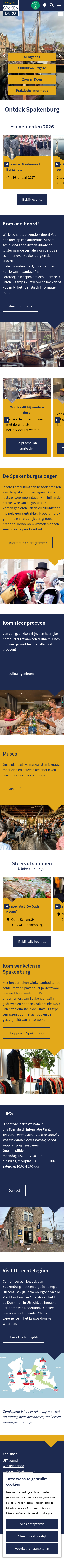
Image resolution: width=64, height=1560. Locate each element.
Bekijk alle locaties (32, 941)
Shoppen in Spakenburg (26, 1033)
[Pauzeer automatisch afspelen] (60, 14)
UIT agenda (11, 1460)
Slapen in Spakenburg (19, 1471)
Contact (14, 1190)
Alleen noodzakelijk (32, 1536)
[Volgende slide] (60, 55)
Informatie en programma (27, 542)
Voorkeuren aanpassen (32, 1548)
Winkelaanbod (13, 1465)
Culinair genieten (21, 673)
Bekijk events (32, 199)
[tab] (26, 601)
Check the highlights (23, 1337)
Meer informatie (20, 306)
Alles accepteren (32, 1524)
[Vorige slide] (4, 55)
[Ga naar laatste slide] (6, 164)
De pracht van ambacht (27, 445)
